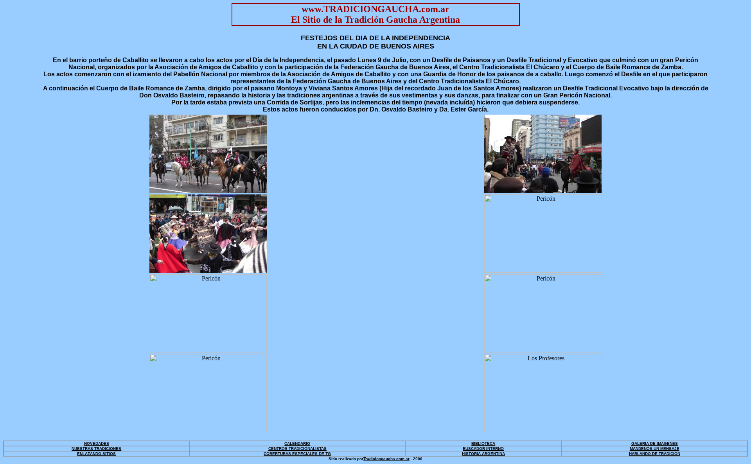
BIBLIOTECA (483, 443)
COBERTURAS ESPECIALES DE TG (297, 453)
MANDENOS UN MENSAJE (654, 448)
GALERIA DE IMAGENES (654, 443)
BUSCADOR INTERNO (483, 448)
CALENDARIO (297, 443)
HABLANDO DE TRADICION (654, 453)
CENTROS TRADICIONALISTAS (297, 448)
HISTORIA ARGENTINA (483, 453)
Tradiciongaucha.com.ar (386, 459)
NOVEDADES (96, 443)
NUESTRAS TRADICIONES (96, 448)
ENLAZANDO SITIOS (96, 453)
